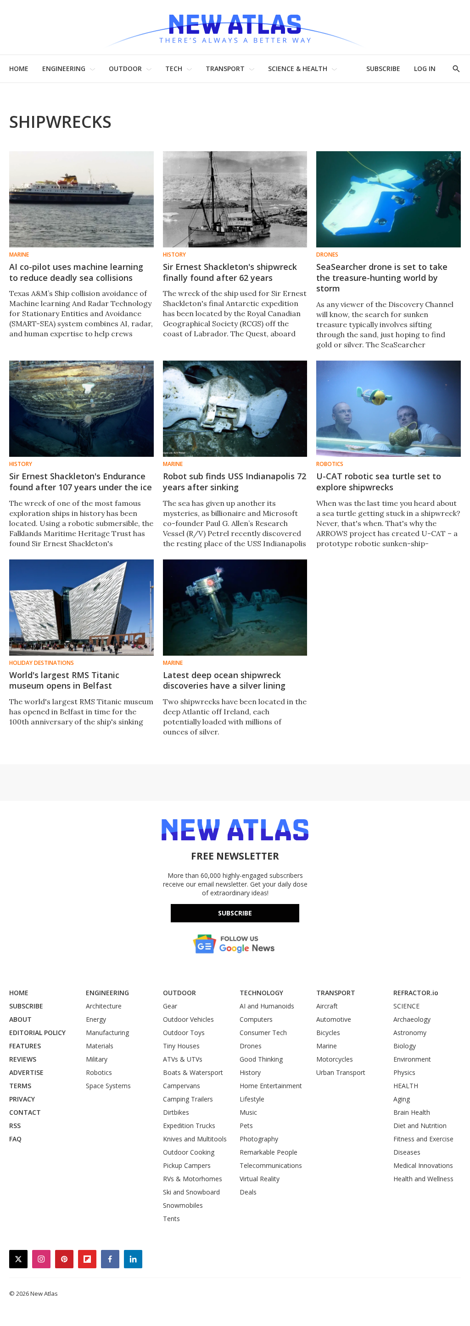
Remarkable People (268, 1152)
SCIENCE (406, 1006)
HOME (18, 68)
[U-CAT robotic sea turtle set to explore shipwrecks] (388, 409)
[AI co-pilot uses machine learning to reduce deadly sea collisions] (81, 199)
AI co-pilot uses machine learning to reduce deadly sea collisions (76, 272)
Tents (171, 1218)
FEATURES (25, 1045)
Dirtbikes (176, 1112)
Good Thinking (261, 1059)
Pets (246, 1125)
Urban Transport (340, 1072)
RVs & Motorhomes (192, 1178)
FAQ (15, 1138)
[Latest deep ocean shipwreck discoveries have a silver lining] (235, 607)
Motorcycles (334, 1059)
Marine (19, 255)
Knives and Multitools (195, 1138)
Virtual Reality (260, 1178)
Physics (404, 1072)
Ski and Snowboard (191, 1192)
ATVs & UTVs (182, 1059)
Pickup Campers (187, 1165)
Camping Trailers (188, 1099)
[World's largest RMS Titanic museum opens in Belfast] (81, 607)
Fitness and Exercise (423, 1138)
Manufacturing (107, 1032)
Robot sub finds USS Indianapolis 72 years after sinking (234, 482)
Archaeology (412, 1019)
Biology (404, 1045)
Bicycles (328, 1032)
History (174, 255)
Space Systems (108, 1085)
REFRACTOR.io (415, 992)
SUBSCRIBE (383, 68)
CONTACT (25, 1112)
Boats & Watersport (193, 1072)
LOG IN (425, 68)
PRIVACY (22, 1099)
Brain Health (411, 1112)
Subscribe (235, 913)
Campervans (181, 1085)
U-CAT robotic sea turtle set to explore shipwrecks (378, 482)
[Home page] (235, 27)
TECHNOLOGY (261, 992)
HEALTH (405, 1085)
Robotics (329, 464)
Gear (170, 1006)
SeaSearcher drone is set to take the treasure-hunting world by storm (382, 277)
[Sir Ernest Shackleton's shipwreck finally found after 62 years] (235, 199)
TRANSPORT (225, 68)
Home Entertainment (271, 1085)
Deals (248, 1192)
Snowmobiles (183, 1205)
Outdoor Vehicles (188, 1019)
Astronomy (409, 1032)
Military (96, 1059)
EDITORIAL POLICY (37, 1032)
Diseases (406, 1152)
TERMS (20, 1085)
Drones (327, 255)
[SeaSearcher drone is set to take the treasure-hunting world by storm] (388, 199)
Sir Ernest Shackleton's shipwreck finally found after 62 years (230, 272)
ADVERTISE (26, 1072)
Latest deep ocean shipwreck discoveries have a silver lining (224, 680)
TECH (173, 68)
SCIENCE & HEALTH (297, 68)
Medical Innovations (423, 1165)
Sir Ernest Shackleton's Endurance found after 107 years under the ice (80, 482)
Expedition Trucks (189, 1125)
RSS (15, 1125)
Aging (401, 1099)
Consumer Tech (263, 1032)
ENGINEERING (63, 68)
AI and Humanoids (267, 1006)
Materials (99, 1045)
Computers (256, 1019)
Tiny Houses (181, 1045)
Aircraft (327, 1006)
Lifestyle (252, 1099)
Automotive (333, 1019)
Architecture (104, 1006)
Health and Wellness (423, 1178)
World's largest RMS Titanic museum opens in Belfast (64, 680)
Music (248, 1112)
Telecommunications (271, 1165)
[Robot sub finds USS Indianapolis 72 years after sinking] (235, 409)
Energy (96, 1019)
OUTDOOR (125, 68)
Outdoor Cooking (188, 1152)
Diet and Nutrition (420, 1125)
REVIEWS (22, 1059)
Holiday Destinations (41, 663)
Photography (259, 1138)
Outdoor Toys (184, 1032)
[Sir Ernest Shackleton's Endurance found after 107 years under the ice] (81, 409)
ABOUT (20, 1019)
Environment (412, 1059)
